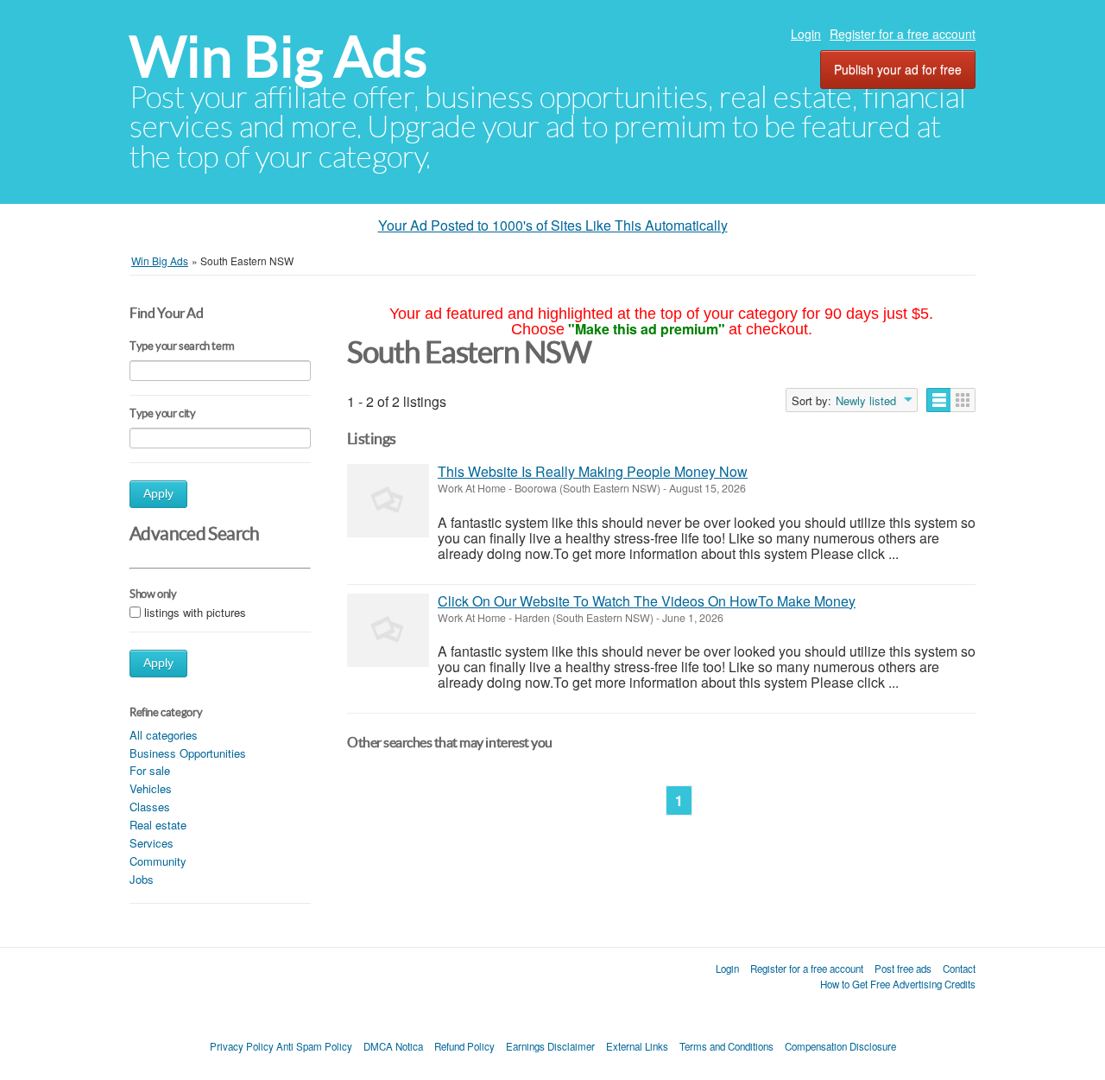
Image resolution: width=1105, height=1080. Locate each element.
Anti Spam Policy (314, 1046)
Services (151, 843)
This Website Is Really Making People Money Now (593, 471)
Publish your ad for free (898, 69)
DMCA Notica (393, 1046)
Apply (158, 493)
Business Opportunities (187, 753)
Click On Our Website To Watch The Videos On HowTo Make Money (647, 601)
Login (806, 33)
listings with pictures (195, 612)
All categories (163, 735)
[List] (938, 400)
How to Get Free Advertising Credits (898, 984)
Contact (959, 968)
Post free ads (903, 968)
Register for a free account (903, 33)
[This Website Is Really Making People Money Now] (388, 500)
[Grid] (963, 400)
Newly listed (866, 401)
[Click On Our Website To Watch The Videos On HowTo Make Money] (388, 630)
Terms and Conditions (726, 1046)
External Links (637, 1046)
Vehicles (150, 788)
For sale (149, 770)
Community (157, 861)
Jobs (141, 879)
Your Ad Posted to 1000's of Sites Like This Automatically (553, 225)
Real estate (157, 824)
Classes (149, 806)
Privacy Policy (242, 1046)
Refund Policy (464, 1046)
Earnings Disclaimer (550, 1046)
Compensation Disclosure (840, 1046)
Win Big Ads (278, 56)
